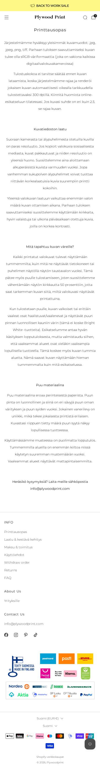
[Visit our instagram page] (16, 635)
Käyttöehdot (14, 555)
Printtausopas (15, 532)
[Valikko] (6, 17)
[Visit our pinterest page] (25, 635)
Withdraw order (17, 562)
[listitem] (50, 5)
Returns (10, 570)
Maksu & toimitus (18, 547)
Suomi (48, 726)
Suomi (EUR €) (48, 718)
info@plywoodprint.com (23, 624)
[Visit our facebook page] (6, 635)
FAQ (7, 578)
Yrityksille (12, 601)
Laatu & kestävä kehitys (23, 539)
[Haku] (85, 17)
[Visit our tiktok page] (35, 635)
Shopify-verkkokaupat (50, 756)
